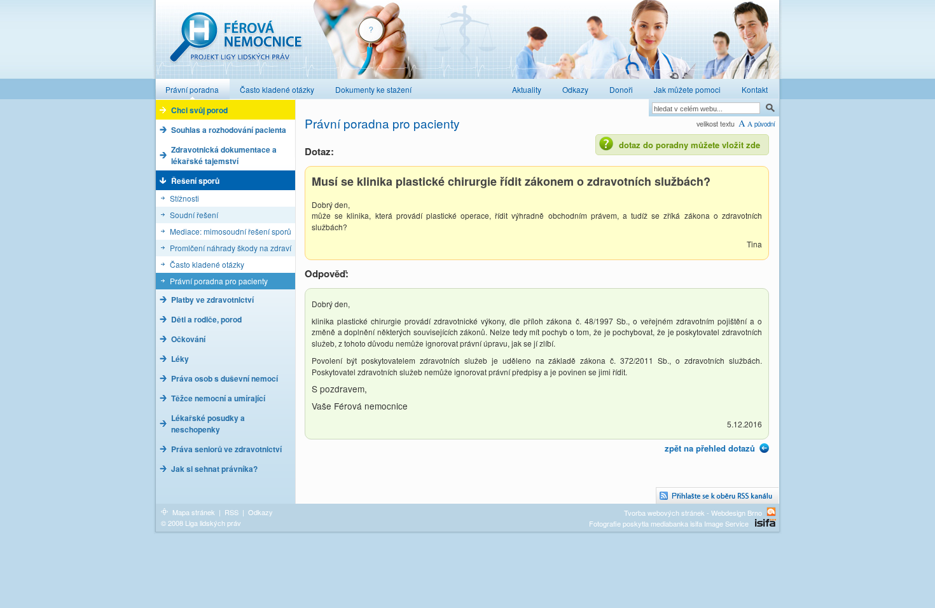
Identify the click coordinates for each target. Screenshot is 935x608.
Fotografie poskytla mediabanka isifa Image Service (669, 523)
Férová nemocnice (235, 43)
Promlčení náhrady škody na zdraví (230, 247)
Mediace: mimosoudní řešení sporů (230, 231)
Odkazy (260, 512)
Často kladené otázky (207, 264)
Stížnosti (184, 198)
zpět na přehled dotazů (710, 448)
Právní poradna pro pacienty (219, 280)
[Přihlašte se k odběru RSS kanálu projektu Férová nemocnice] (717, 495)
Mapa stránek (193, 512)
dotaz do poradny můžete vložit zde (689, 145)
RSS (232, 512)
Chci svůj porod (199, 110)
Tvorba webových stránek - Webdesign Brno (693, 512)
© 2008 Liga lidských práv (201, 523)
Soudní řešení (194, 214)
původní (764, 124)
